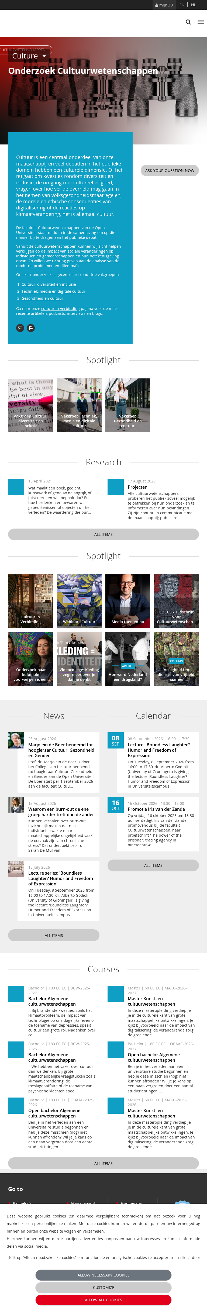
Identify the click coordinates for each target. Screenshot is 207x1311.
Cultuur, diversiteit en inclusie (49, 284)
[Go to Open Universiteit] (33, 23)
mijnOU (165, 5)
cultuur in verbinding (60, 308)
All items (103, 534)
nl (193, 4)
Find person (129, 1203)
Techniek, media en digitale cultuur (53, 291)
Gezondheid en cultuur (42, 298)
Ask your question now (169, 170)
